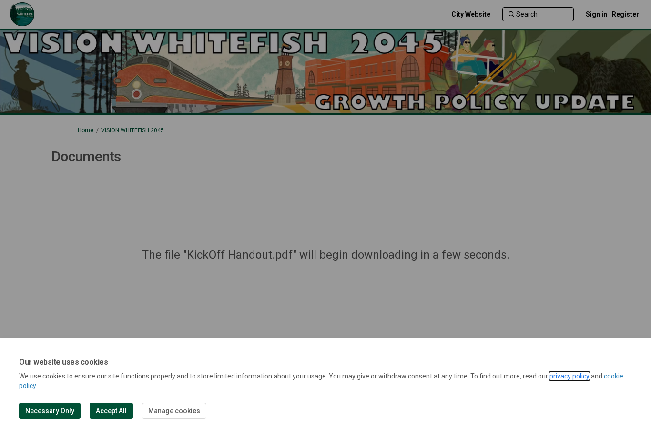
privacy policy (569, 376)
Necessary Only (49, 411)
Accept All (111, 411)
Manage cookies (174, 411)
